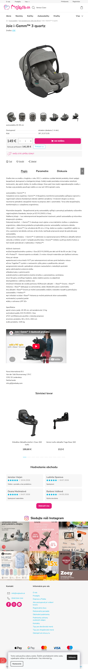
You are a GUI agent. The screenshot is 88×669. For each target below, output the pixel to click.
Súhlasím (71, 657)
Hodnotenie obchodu (43, 467)
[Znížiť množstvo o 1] (19, 141)
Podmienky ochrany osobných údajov (39, 617)
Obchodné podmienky (40, 613)
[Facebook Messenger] (18, 603)
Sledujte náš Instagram (46, 518)
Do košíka (59, 141)
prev (7, 431)
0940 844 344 (16, 597)
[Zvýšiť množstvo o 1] (30, 141)
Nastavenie (16, 664)
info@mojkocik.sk (17, 592)
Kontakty (35, 622)
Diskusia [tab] (61, 171)
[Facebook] (7, 603)
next (79, 431)
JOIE (13, 30)
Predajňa (17, 2)
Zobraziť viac (43, 506)
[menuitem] (7, 16)
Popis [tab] (23, 171)
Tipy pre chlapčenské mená (42, 629)
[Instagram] (13, 603)
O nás (7, 2)
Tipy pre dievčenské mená (42, 625)
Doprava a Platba (38, 598)
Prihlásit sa (38, 146)
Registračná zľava (38, 607)
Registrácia (75, 2)
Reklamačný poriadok (40, 610)
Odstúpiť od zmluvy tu (40, 632)
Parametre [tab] (41, 171)
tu (50, 658)
